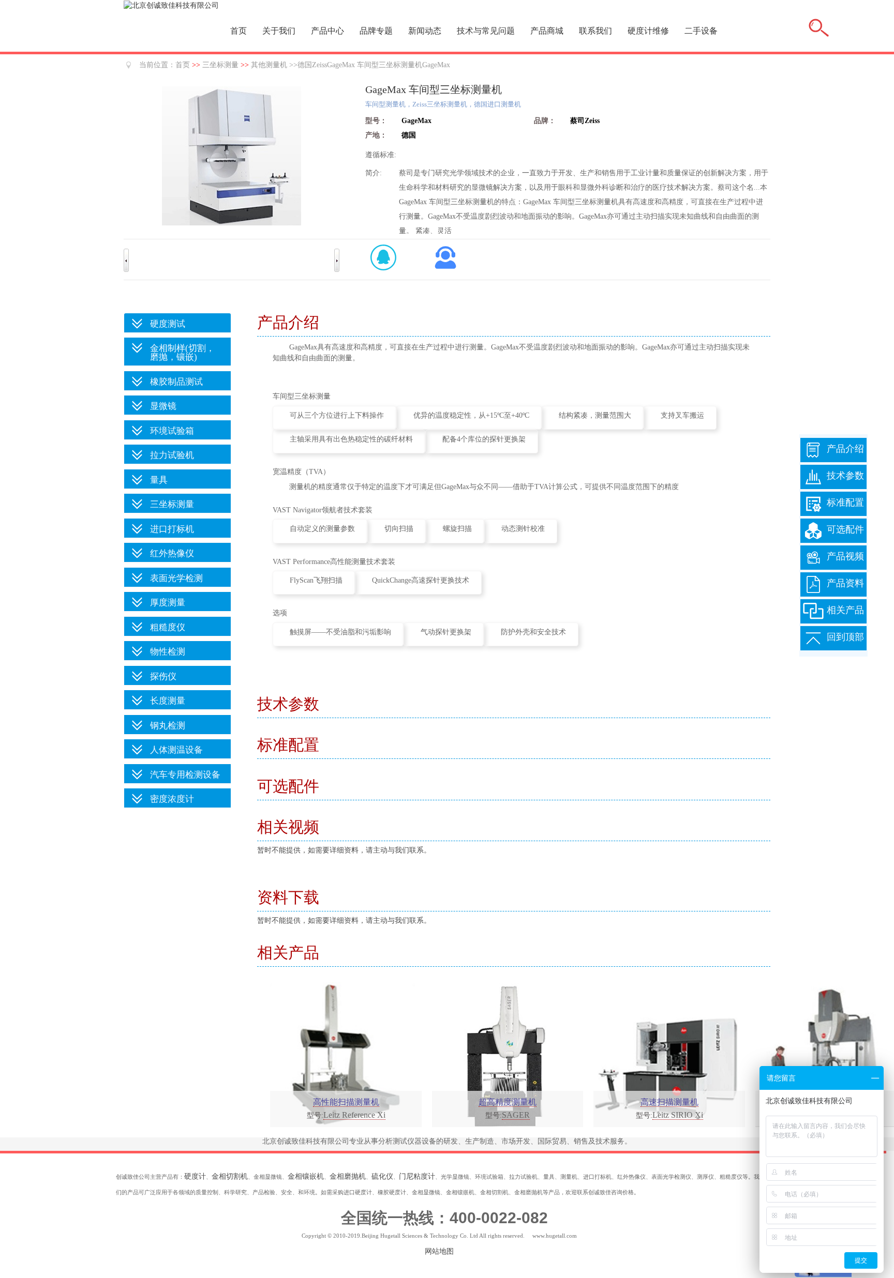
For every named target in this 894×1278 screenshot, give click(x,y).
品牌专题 (376, 30)
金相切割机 (230, 1176)
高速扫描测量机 (669, 1102)
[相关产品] (813, 617)
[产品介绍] (813, 456)
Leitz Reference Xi (354, 1114)
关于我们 (278, 30)
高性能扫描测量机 (346, 1102)
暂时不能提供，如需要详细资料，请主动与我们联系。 (344, 850)
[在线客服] (445, 257)
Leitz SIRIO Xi (677, 1114)
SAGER (516, 1114)
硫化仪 (382, 1176)
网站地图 (439, 1251)
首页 (238, 30)
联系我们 (595, 30)
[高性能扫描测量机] (342, 1053)
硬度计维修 (648, 30)
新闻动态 (424, 30)
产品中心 (327, 30)
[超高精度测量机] (504, 1053)
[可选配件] (813, 537)
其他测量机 (269, 65)
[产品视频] (813, 564)
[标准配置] (813, 510)
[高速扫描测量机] (665, 1053)
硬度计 (195, 1176)
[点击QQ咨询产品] (383, 257)
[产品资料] (813, 591)
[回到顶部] (813, 644)
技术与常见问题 (486, 30)
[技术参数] (813, 483)
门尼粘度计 (417, 1176)
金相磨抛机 (348, 1176)
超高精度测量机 (508, 1102)
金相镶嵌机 (306, 1176)
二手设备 (701, 30)
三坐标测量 (220, 65)
